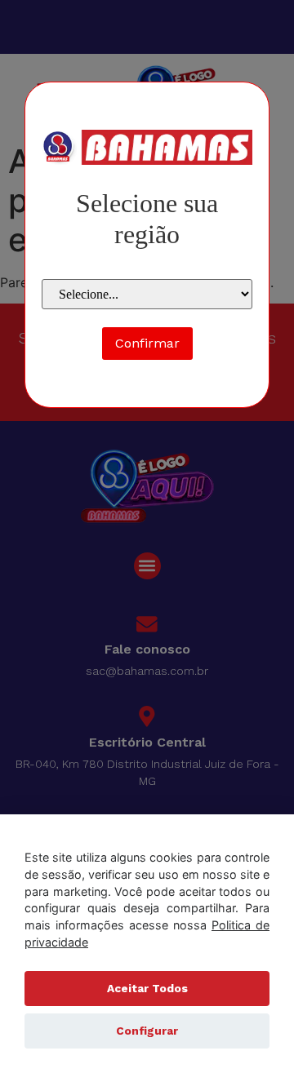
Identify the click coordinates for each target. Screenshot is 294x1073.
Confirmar (147, 343)
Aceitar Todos (147, 988)
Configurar (147, 1030)
